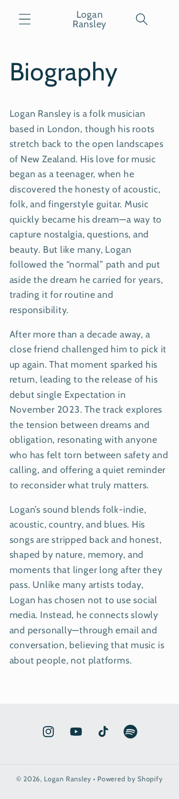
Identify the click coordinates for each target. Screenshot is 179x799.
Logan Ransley (67, 779)
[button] (24, 19)
